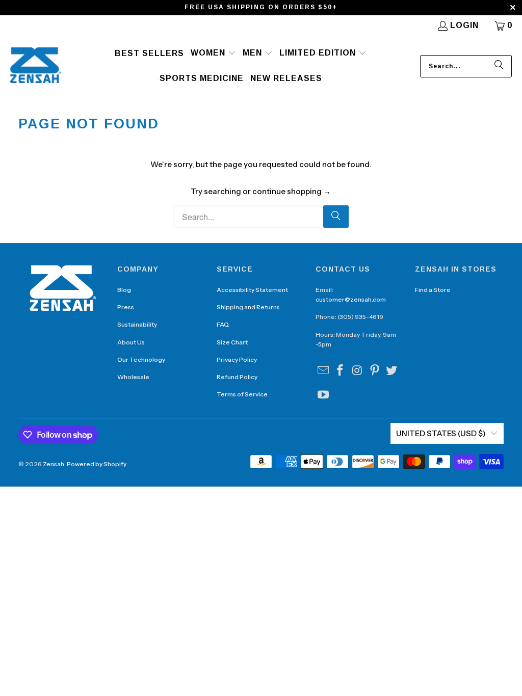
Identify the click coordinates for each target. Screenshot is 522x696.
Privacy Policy (237, 359)
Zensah (53, 464)
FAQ (223, 324)
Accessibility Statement (252, 289)
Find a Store (433, 289)
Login (464, 25)
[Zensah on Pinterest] (374, 371)
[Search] (499, 66)
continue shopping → (291, 191)
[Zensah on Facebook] (340, 371)
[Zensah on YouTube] (323, 395)
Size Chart (232, 342)
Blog (124, 289)
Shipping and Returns (248, 307)
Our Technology (141, 359)
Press (125, 307)
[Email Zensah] (323, 371)
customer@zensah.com (351, 299)
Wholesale (133, 377)
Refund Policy (237, 377)
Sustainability (137, 324)
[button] (213, 53)
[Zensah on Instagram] (358, 371)
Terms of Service (242, 394)
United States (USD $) (441, 433)
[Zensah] (35, 66)
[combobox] (466, 66)
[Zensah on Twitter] (392, 371)
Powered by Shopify (96, 464)
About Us (131, 342)
